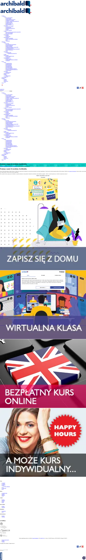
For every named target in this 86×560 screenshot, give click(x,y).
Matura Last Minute (9, 46)
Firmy (3, 61)
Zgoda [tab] (28, 275)
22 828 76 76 (2, 89)
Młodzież (3, 41)
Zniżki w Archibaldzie (9, 38)
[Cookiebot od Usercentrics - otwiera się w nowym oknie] (60, 272)
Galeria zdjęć (4, 488)
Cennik (5, 31)
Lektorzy (7, 29)
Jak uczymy (6, 25)
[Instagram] (83, 88)
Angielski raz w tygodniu (10, 20)
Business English (8, 100)
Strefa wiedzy (4, 77)
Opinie (3, 485)
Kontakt (3, 78)
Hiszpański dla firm (9, 66)
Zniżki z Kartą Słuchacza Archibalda (12, 39)
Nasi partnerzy (8, 75)
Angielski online (8, 27)
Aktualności (8, 60)
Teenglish (7, 43)
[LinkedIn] (85, 88)
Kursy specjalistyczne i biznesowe (11, 68)
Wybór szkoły (8, 36)
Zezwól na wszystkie (57, 287)
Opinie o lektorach (9, 30)
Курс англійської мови (10, 24)
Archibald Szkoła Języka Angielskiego (6, 166)
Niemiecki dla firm (9, 64)
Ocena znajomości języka (10, 56)
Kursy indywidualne (9, 33)
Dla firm (5, 80)
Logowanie (2, 90)
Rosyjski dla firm (8, 65)
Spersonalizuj (42, 287)
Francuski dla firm (9, 142)
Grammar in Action (9, 22)
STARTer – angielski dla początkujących (12, 21)
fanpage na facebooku (72, 171)
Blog (3, 159)
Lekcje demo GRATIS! (9, 26)
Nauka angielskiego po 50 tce (10, 19)
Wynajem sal (6, 76)
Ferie (7, 50)
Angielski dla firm (9, 63)
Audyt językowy (8, 70)
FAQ (3, 489)
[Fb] (78, 88)
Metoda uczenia (8, 72)
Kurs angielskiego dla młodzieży (11, 44)
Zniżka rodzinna (8, 58)
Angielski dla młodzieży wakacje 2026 (12, 47)
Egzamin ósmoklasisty (9, 45)
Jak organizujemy (7, 73)
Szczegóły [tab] (43, 275)
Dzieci (3, 501)
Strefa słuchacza (6, 37)
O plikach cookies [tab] (58, 275)
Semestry (7, 35)
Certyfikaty (4, 484)
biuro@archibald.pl (35, 538)
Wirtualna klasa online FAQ (10, 28)
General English (8, 18)
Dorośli (3, 15)
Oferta (5, 16)
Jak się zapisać (6, 34)
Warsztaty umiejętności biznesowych (12, 69)
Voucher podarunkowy (9, 49)
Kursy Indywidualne (9, 17)
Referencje (5, 151)
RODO (3, 540)
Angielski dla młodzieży (10, 48)
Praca (3, 487)
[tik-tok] (80, 88)
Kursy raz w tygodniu (9, 32)
